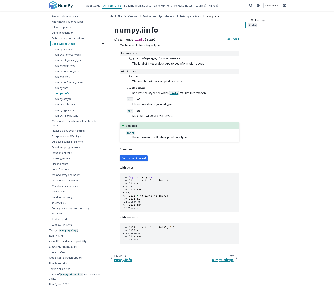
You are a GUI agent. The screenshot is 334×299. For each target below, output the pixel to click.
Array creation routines (65, 16)
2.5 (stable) (270, 5)
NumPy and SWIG (59, 284)
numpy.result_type (65, 65)
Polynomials (59, 191)
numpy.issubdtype (65, 104)
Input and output (62, 152)
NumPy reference (128, 16)
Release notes (183, 5)
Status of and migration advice (74, 276)
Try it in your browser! (133, 158)
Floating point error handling (68, 130)
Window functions (62, 224)
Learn (199, 5)
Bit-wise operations (63, 27)
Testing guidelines (59, 268)
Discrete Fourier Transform (67, 141)
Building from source (137, 5)
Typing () (63, 230)
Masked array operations (66, 175)
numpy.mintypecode (66, 115)
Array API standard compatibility (67, 241)
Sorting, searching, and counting (70, 208)
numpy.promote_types (68, 54)
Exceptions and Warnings (66, 136)
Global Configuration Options (66, 257)
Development (163, 5)
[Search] (251, 6)
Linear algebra (60, 163)
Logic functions (60, 169)
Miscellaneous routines (65, 186)
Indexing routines (62, 158)
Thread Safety (57, 252)
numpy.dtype (62, 76)
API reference (112, 5)
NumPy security (58, 263)
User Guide (93, 5)
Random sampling (62, 197)
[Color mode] (258, 6)
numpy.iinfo (62, 93)
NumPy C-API (56, 235)
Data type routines (63, 43)
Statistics (57, 213)
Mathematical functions (65, 180)
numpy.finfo (61, 88)
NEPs (212, 5)
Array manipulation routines (68, 21)
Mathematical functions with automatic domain (74, 123)
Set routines (59, 202)
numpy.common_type (67, 71)
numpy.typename (65, 110)
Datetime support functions (68, 38)
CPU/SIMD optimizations (63, 246)
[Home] (111, 16)
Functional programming (66, 147)
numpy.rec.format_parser (69, 82)
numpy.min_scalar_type (68, 60)
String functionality (62, 32)
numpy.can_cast (64, 49)
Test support (59, 219)
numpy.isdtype (63, 99)
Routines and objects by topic (159, 16)
